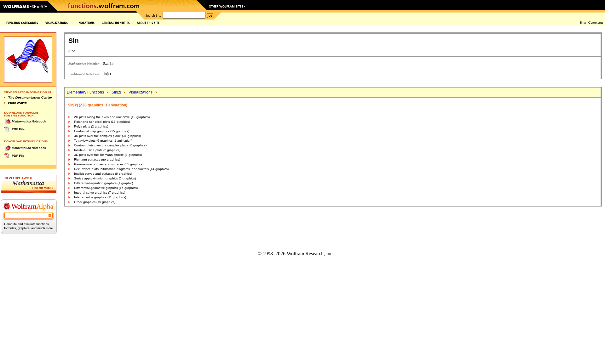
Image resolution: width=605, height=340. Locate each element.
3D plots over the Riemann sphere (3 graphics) (108, 154)
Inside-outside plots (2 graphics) (97, 150)
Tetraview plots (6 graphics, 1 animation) (103, 140)
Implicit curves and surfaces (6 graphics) (103, 173)
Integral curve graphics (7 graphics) (99, 192)
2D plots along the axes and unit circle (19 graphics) (112, 117)
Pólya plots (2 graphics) (91, 126)
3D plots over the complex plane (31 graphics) (107, 136)
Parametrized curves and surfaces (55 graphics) (108, 164)
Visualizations (141, 92)
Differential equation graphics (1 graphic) (103, 183)
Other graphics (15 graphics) (94, 202)
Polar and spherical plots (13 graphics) (102, 121)
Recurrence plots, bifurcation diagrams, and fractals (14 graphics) (121, 169)
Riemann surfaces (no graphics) (97, 159)
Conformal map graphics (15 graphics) (101, 131)
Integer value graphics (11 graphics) (100, 197)
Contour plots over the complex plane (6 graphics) (110, 145)
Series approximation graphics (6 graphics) (105, 178)
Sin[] (116, 92)
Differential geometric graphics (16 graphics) (106, 188)
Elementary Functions (85, 92)
